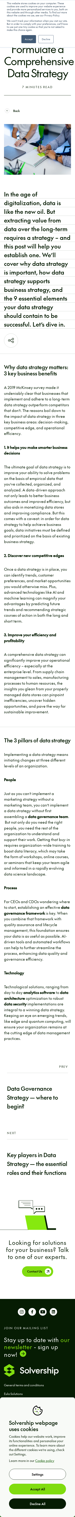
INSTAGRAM (21, 1313)
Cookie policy (44, 1460)
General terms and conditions (24, 1385)
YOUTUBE (43, 1313)
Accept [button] (29, 39)
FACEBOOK (32, 1313)
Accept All (37, 1489)
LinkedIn (53, 1313)
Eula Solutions (13, 1394)
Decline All (37, 1503)
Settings (37, 1474)
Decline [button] (46, 39)
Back (16, 111)
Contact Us (34, 1271)
